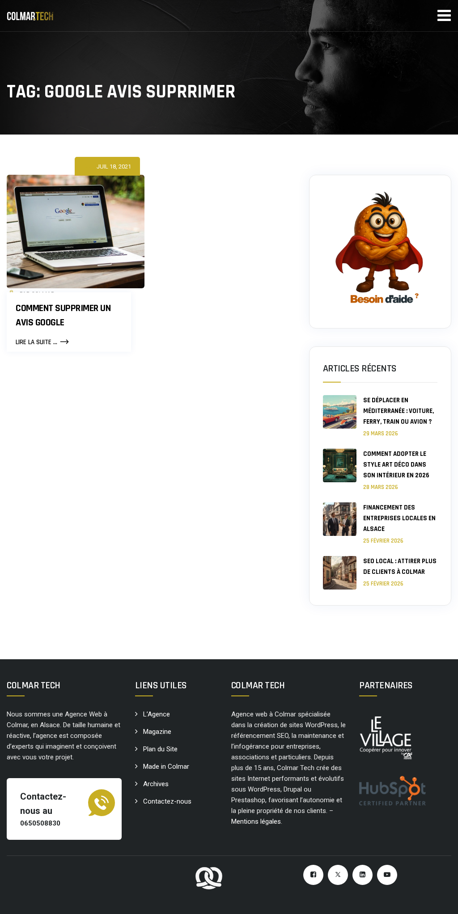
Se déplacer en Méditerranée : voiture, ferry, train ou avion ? (398, 411)
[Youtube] (387, 875)
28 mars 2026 (380, 487)
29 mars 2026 (380, 433)
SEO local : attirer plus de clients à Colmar (400, 566)
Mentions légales (256, 821)
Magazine (157, 732)
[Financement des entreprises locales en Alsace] (339, 523)
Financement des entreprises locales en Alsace (399, 518)
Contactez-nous (167, 801)
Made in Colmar (166, 766)
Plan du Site (160, 749)
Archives (156, 784)
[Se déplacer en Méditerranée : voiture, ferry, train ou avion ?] (339, 416)
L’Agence (156, 714)
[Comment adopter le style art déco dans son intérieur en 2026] (339, 470)
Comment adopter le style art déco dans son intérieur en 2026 (396, 465)
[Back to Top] (439, 899)
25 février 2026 (383, 540)
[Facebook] (313, 875)
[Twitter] (338, 875)
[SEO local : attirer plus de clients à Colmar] (339, 573)
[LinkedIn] (362, 875)
